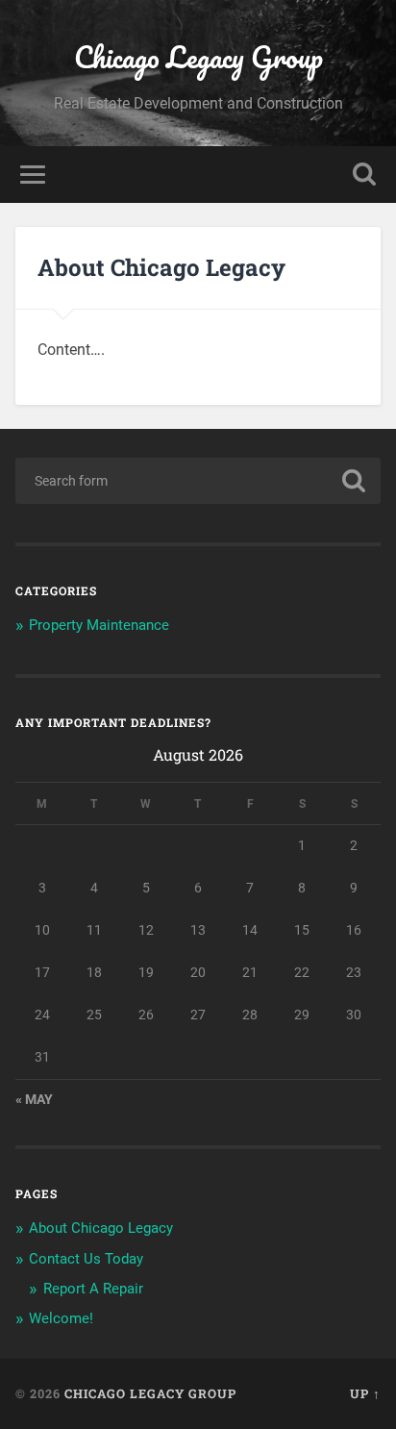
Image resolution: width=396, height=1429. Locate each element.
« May (34, 1099)
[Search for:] (197, 481)
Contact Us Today (86, 1258)
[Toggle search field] (364, 174)
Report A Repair (93, 1288)
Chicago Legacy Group (198, 57)
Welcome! (61, 1318)
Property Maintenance (99, 625)
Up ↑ (365, 1393)
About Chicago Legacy (101, 1228)
